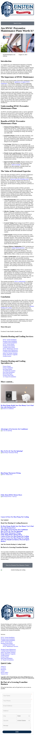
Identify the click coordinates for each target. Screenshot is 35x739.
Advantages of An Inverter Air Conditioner (14, 429)
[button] (17, 19)
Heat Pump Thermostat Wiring (11, 473)
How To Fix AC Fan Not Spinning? (12, 451)
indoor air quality (16, 164)
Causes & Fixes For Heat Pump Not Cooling (15, 517)
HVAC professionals (20, 281)
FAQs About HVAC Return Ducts (11, 495)
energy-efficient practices (18, 248)
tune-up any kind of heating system (20, 179)
